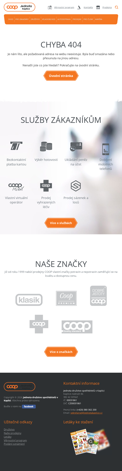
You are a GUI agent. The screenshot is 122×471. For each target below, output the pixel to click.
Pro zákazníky (22, 19)
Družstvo (35, 19)
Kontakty (88, 7)
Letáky (7, 437)
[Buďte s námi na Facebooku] (29, 406)
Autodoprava (64, 19)
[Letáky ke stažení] (90, 441)
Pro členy (88, 19)
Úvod (10, 19)
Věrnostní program (64, 7)
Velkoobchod (48, 19)
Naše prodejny (12, 433)
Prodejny (107, 7)
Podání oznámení (14, 444)
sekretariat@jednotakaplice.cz (86, 412)
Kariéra (98, 19)
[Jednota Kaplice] (21, 7)
